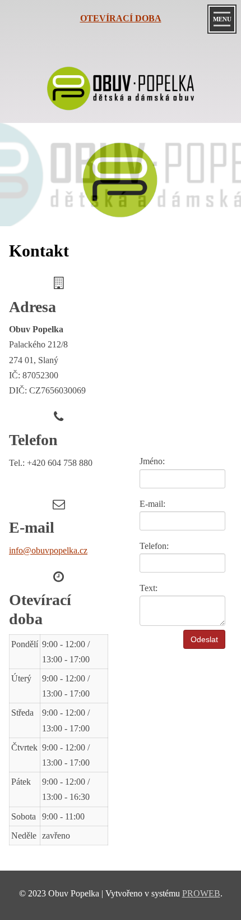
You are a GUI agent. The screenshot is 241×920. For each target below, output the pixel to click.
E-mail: (152, 504)
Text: (148, 588)
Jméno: (152, 461)
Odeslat (204, 639)
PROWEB (201, 893)
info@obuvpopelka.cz (48, 550)
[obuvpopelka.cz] (120, 91)
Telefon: (154, 546)
